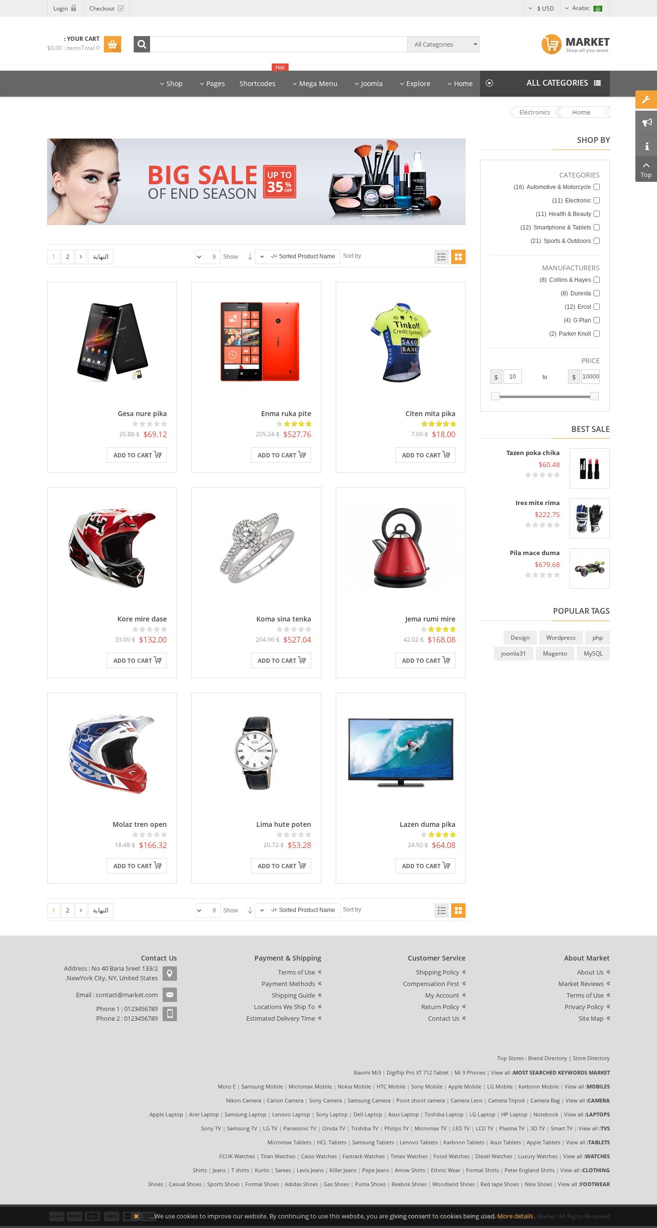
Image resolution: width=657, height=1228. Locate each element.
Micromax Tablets (289, 1142)
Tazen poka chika (533, 452)
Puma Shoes (370, 1184)
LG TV (270, 1128)
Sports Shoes (223, 1184)
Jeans (219, 1170)
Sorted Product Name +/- (303, 256)
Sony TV (211, 1128)
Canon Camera (285, 1100)
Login (60, 8)
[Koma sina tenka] (256, 547)
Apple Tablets (543, 1142)
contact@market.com (127, 994)
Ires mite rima (538, 502)
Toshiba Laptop (444, 1114)
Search (142, 44)
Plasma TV (512, 1128)
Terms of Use (585, 995)
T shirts (240, 1170)
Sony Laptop (332, 1114)
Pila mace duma (535, 552)
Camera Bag (545, 1100)
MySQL (593, 653)
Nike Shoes (538, 1184)
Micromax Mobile (310, 1086)
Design (520, 637)
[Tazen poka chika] (589, 468)
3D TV (538, 1128)
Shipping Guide (293, 995)
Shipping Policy (437, 972)
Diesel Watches (493, 1156)
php (598, 637)
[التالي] (81, 257)
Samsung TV (242, 1128)
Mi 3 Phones (470, 1072)
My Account (442, 995)
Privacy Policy (584, 1006)
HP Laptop (514, 1114)
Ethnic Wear (445, 1170)
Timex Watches (409, 1156)
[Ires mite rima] (589, 518)
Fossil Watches (451, 1156)
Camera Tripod (506, 1100)
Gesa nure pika (142, 413)
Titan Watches (278, 1156)
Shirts (200, 1170)
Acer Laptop (204, 1114)
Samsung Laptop (245, 1114)
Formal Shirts (482, 1170)
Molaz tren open (140, 824)
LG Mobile (500, 1086)
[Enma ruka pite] (256, 342)
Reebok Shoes (409, 1184)
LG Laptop (482, 1114)
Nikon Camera (243, 1100)
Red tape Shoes (499, 1184)
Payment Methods (288, 983)
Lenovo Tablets (419, 1142)
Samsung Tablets (373, 1142)
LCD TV (484, 1128)
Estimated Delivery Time (280, 1018)
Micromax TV (431, 1128)
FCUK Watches (237, 1156)
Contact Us (443, 1018)
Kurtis (262, 1170)
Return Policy (440, 1006)
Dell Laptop (368, 1114)
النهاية (101, 256)
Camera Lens (466, 1100)
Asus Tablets (505, 1142)
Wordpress (561, 637)
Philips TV (396, 1128)
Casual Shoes (185, 1184)
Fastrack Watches (363, 1156)
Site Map (591, 1018)
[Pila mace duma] (589, 568)
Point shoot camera (420, 1100)
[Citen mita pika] (401, 342)
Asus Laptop (403, 1114)
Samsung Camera (369, 1100)
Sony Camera (325, 1100)
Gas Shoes (336, 1184)
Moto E (227, 1086)
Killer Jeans (342, 1170)
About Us (590, 972)
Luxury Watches (537, 1156)
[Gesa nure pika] (112, 342)
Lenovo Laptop (291, 1114)
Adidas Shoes (301, 1184)
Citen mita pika (430, 413)
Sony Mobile (426, 1086)
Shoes (155, 1184)
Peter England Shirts (530, 1170)
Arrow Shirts (410, 1170)
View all (500, 1072)
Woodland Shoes (453, 1184)
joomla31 (513, 653)
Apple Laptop (166, 1114)
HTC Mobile (391, 1086)
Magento (555, 653)
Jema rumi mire (430, 618)
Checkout (101, 8)
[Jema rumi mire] (401, 547)
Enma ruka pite (286, 413)
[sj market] (575, 44)
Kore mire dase (142, 618)
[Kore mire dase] (112, 547)
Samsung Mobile (262, 1086)
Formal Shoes (262, 1184)
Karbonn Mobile (538, 1086)
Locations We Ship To (284, 1006)
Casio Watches (319, 1156)
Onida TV (333, 1128)
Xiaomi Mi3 (367, 1072)
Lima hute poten (283, 824)
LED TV (461, 1128)
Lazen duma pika (427, 824)
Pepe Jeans (375, 1170)
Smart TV (562, 1128)
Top (646, 174)
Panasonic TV (299, 1128)
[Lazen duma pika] (401, 752)
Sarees (283, 1170)
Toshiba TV (365, 1128)
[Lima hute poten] (256, 752)
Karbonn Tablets (463, 1142)
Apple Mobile (464, 1086)
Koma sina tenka (283, 618)
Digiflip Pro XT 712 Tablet (418, 1072)
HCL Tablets (331, 1142)
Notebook (545, 1114)
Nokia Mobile (354, 1086)
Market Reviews (581, 983)
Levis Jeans (310, 1170)
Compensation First (431, 983)
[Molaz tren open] (112, 752)
